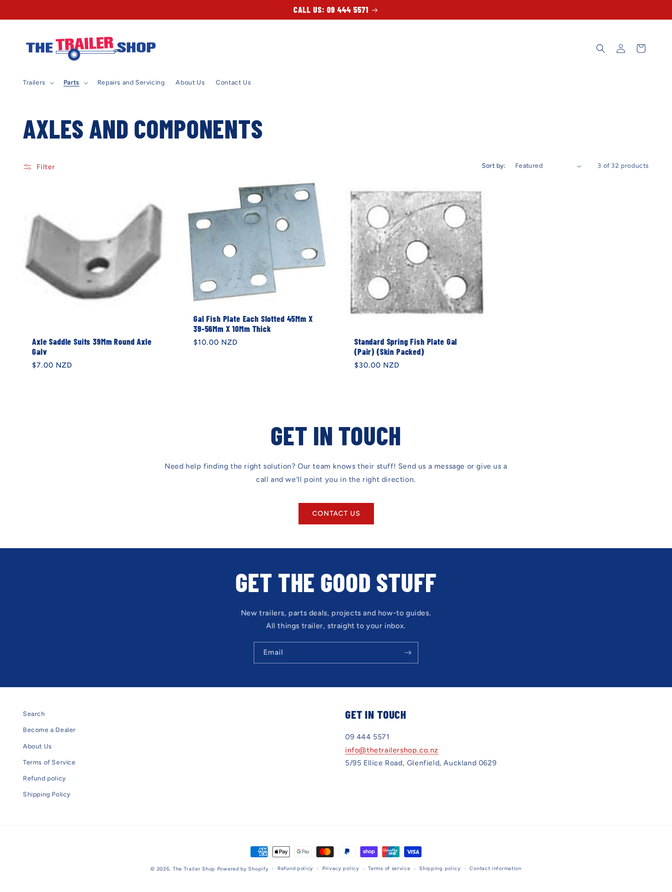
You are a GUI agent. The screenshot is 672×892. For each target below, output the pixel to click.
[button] (37, 82)
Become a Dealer (49, 730)
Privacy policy (340, 868)
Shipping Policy (47, 794)
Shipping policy (440, 868)
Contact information (495, 868)
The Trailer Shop (194, 869)
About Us (37, 746)
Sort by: (494, 166)
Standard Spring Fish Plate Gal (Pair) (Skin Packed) (405, 347)
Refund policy (44, 778)
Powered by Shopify (243, 869)
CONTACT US (336, 513)
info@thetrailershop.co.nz (391, 750)
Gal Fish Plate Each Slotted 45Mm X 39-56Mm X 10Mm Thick (253, 324)
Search (34, 714)
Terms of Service (49, 762)
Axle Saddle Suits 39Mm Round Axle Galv (92, 347)
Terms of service (389, 868)
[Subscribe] (408, 652)
